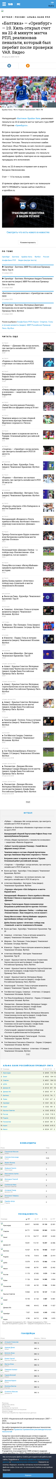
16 (1, 1129)
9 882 (28, 1305)
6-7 (51, 1099)
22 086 (53, 1243)
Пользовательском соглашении (24, 1462)
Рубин (5, 1099)
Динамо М (6, 1088)
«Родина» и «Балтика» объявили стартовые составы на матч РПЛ (27, 828)
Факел (5, 1129)
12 (55, 1077)
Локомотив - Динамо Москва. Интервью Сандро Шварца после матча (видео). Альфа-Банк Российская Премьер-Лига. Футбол (25, 1006)
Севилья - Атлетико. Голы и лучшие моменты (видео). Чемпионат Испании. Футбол (25, 936)
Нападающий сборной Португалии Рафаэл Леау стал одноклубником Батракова (28, 834)
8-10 (51, 1110)
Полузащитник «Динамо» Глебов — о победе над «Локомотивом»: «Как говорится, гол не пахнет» (25, 911)
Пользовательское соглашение (14, 1409)
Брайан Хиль (34, 118)
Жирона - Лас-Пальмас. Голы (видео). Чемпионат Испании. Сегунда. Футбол (26, 942)
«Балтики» (21, 118)
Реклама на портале (10, 1408)
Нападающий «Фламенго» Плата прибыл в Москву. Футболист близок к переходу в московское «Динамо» (27, 898)
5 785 (28, 1318)
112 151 (36, 1243)
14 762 (27, 1256)
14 (1, 1122)
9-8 (51, 1107)
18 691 (27, 1243)
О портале (6, 1406)
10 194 (27, 1299)
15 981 (53, 1299)
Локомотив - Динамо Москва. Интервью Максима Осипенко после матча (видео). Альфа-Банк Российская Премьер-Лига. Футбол (26, 1023)
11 (1, 1110)
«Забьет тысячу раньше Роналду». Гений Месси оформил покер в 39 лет (25, 847)
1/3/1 (47, 1099)
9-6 (51, 1084)
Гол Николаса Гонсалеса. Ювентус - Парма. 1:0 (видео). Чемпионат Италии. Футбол (28, 1043)
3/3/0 (47, 1084)
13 (1, 1118)
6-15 (51, 1125)
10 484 (53, 1285)
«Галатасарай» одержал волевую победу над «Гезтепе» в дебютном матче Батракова (23, 1031)
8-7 (51, 1088)
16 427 (27, 1250)
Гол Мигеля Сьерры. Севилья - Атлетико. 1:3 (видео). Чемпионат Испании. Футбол (27, 993)
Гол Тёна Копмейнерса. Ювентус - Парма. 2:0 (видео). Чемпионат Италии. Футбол (27, 999)
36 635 (36, 1312)
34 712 (36, 1318)
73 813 (36, 1256)
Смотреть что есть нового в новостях (28, 232)
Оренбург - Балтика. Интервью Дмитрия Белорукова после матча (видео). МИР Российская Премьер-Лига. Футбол (26, 308)
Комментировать (28, 242)
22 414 (53, 1256)
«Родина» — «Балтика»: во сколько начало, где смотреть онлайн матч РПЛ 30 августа (24, 878)
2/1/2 (47, 1095)
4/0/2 (47, 1077)
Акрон (5, 1125)
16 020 (53, 1236)
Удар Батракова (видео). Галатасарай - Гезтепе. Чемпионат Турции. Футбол (25, 1037)
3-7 (51, 1129)
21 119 (27, 1236)
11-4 (51, 1073)
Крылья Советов (9, 1110)
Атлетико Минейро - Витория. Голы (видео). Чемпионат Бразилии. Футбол (23, 884)
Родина (5, 1118)
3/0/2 (47, 1092)
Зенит (5, 1077)
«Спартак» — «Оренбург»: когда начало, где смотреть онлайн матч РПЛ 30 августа (27, 865)
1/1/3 (47, 1118)
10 (55, 1088)
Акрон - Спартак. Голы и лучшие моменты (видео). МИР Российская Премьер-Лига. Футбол (27, 325)
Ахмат (5, 1107)
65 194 (36, 1292)
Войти (51, 6)
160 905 (36, 1224)
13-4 (51, 1077)
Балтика (15, 257)
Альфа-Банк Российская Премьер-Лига (28, 1065)
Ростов (5, 1114)
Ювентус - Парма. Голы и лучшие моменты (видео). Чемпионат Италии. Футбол (27, 948)
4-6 (51, 1103)
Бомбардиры (28, 1143)
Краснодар (7, 1073)
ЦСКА (5, 1084)
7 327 (28, 1312)
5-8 (51, 1122)
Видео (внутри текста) (27, 260)
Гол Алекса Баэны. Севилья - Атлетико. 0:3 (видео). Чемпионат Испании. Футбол (26, 1049)
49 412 (36, 1305)
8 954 (54, 1279)
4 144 (54, 1262)
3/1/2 (47, 1088)
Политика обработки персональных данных (19, 1413)
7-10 (51, 1114)
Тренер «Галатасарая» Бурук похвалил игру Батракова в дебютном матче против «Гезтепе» (25, 905)
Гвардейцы (28, 1333)
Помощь (5, 1403)
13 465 (27, 1267)
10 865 (27, 1292)
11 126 (27, 1279)
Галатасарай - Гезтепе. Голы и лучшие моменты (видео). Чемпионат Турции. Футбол (25, 986)
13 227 (53, 1250)
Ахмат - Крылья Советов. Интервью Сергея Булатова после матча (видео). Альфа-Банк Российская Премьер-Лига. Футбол (28, 970)
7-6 (51, 1095)
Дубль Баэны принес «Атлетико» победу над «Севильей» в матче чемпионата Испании (24, 923)
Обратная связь (8, 1404)
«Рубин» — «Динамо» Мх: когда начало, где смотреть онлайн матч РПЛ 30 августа (27, 822)
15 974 (53, 1230)
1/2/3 (47, 1114)
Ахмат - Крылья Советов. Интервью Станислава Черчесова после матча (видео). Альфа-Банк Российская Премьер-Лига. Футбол (25, 962)
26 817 (27, 1224)
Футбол (7, 17)
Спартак (6, 1080)
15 (1, 1125)
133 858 (36, 1230)
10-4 (51, 1080)
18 (55, 1073)
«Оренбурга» (21, 125)
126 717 (36, 1236)
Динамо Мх (7, 1092)
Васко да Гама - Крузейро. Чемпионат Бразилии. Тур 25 (27, 930)
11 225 (53, 1292)
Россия (20, 17)
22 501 (53, 1224)
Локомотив (7, 1122)
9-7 (51, 1092)
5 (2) (47, 1158)
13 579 (27, 1262)
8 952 (54, 1312)
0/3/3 (47, 1122)
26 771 (27, 1230)
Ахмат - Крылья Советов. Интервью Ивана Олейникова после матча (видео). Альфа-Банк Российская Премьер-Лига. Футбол (24, 979)
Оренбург (6, 257)
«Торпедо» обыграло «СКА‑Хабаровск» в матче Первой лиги (24, 890)
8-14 (51, 1118)
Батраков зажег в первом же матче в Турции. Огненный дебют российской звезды (25, 859)
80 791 (36, 1267)
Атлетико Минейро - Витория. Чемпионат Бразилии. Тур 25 (23, 954)
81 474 (36, 1262)
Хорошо (28, 1475)
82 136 (36, 1250)
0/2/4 (47, 1129)
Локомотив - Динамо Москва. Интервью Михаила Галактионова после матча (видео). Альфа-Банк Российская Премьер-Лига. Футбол (26, 1015)
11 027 (53, 1305)
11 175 (27, 1273)
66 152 (36, 1285)
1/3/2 (47, 1107)
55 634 (36, 1279)
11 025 (27, 1285)
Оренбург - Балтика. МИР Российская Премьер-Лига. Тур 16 (26, 268)
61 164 (36, 1299)
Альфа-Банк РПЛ (38, 17)
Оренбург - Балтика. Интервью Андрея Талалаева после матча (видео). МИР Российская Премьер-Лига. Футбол (27, 281)
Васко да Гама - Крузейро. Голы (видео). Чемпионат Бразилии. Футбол (27, 872)
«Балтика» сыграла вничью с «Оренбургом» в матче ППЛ (27, 294)
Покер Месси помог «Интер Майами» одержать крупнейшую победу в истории (25, 917)
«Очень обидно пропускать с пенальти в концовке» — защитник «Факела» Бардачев (27, 841)
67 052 (36, 1273)
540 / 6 (36, 1343)
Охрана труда (7, 1411)
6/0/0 (47, 1073)
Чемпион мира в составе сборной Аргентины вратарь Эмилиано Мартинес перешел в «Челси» (26, 853)
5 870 (54, 1318)
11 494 (53, 1273)
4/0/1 (47, 1080)
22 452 (53, 1267)
